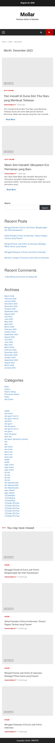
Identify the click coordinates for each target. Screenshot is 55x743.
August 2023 (9, 362)
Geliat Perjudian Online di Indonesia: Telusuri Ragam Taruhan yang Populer (27, 598)
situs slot (8, 436)
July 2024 (8, 339)
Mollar (27, 15)
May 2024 (8, 344)
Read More (10, 119)
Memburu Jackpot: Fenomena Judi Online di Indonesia (26, 257)
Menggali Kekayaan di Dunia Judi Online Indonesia (25, 252)
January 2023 (10, 367)
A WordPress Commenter (15, 276)
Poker (6, 396)
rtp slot (7, 472)
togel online (9, 464)
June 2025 (8, 319)
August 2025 (9, 314)
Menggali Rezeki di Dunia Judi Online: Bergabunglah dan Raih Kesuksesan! (27, 546)
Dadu (6, 386)
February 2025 (10, 329)
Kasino (7, 389)
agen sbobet (9, 490)
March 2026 (9, 296)
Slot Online (9, 90)
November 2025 (11, 306)
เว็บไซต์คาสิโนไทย (11, 503)
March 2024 (9, 347)
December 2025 (11, 303)
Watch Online (49, 32)
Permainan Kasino (11, 394)
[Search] (41, 32)
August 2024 (9, 337)
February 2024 (10, 349)
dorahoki (8, 421)
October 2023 (10, 357)
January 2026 (10, 301)
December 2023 (11, 352)
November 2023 (11, 355)
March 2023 (9, 365)
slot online (8, 413)
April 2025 (8, 324)
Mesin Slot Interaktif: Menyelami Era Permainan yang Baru (27, 140)
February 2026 (10, 298)
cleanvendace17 (10, 104)
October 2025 (10, 308)
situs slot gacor (10, 434)
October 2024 (10, 332)
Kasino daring (10, 391)
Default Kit (33, 276)
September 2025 (11, 311)
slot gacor (8, 423)
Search (7, 203)
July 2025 (8, 316)
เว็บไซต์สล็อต (9, 495)
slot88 (6, 411)
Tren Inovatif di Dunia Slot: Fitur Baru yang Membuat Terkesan (27, 72)
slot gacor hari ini (11, 416)
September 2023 (11, 360)
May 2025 (8, 321)
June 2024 (8, 342)
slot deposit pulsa (11, 482)
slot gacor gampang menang (16, 439)
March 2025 (9, 326)
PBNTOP (34, 740)
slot (5, 441)
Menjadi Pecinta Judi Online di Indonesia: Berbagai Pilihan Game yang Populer (25, 245)
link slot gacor (10, 426)
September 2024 (11, 334)
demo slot (8, 452)
